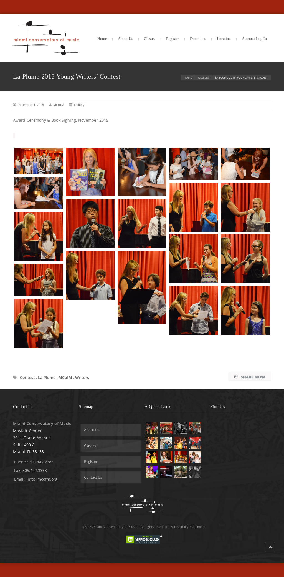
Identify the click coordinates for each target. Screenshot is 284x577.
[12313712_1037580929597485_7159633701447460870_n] (90, 172)
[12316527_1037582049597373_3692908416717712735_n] (245, 258)
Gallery (203, 77)
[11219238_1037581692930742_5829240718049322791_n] (90, 223)
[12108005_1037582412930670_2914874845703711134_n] (142, 287)
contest (27, 377)
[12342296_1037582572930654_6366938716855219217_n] (38, 323)
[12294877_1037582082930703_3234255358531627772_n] (90, 275)
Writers (82, 377)
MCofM (58, 105)
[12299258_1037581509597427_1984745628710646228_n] (245, 207)
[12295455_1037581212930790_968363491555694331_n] (245, 164)
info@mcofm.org (42, 479)
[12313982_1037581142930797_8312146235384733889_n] (193, 164)
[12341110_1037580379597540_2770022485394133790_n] (38, 161)
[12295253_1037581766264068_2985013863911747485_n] (142, 223)
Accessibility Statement (188, 526)
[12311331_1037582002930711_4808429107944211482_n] (193, 258)
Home (102, 39)
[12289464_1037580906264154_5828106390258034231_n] (142, 172)
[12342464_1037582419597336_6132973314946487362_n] (193, 310)
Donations (198, 39)
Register (172, 39)
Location (224, 39)
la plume (46, 377)
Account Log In (254, 39)
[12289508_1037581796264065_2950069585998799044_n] (38, 236)
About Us (125, 39)
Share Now (253, 376)
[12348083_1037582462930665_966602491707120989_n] (38, 280)
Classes (149, 39)
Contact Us (93, 477)
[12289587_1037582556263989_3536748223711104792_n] (245, 310)
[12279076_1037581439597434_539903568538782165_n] (38, 193)
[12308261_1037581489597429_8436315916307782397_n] (193, 207)
